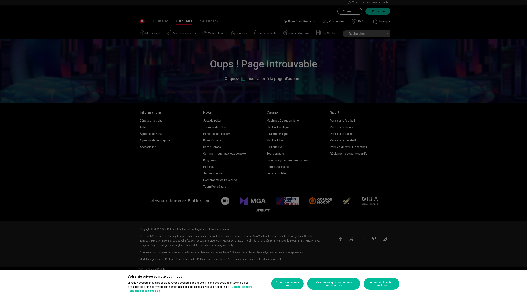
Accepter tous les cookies (381, 283)
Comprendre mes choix (287, 283)
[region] (263, 283)
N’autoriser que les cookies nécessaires (333, 283)
